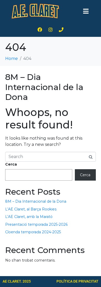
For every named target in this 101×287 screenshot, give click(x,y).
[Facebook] (40, 29)
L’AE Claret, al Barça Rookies (30, 209)
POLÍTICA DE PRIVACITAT (77, 281)
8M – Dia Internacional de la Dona (44, 87)
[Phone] (61, 29)
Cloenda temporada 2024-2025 (33, 232)
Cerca (11, 164)
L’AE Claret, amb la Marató (29, 216)
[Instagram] (50, 29)
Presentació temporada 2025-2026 (36, 224)
